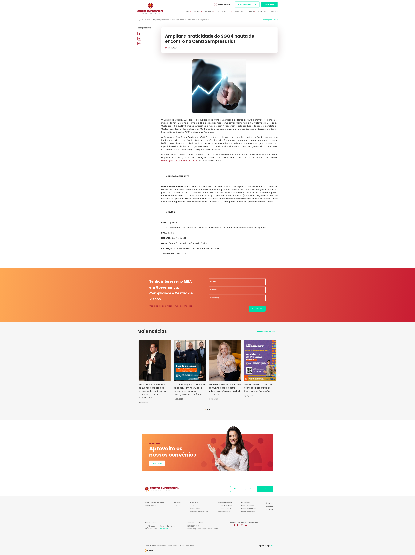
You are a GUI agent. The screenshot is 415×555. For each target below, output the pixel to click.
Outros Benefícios (248, 512)
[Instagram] (242, 525)
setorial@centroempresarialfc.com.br (179, 160)
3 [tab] (209, 409)
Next (279, 375)
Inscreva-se (257, 309)
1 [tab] (205, 409)
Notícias (147, 20)
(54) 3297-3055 (151, 528)
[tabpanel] (155, 372)
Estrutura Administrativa (199, 512)
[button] (190, 11)
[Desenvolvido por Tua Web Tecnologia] (150, 550)
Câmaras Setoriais (225, 505)
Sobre (192, 505)
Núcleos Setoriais (224, 512)
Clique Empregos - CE (247, 4)
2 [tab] (207, 409)
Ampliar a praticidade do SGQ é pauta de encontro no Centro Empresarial (181, 20)
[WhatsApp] (139, 43)
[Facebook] (139, 33)
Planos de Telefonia (248, 508)
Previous (136, 375)
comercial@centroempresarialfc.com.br (202, 529)
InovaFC (177, 505)
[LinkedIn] (139, 38)
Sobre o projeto (150, 505)
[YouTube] (246, 525)
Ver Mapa (164, 528)
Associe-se (269, 4)
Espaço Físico (195, 508)
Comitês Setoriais (224, 508)
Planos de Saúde (247, 505)
